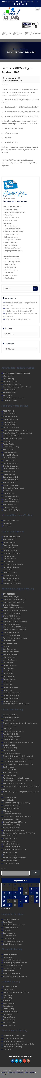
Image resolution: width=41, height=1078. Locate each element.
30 (20, 905)
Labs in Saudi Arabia (10, 660)
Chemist (14, 78)
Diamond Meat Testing (10, 455)
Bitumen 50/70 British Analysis (13, 602)
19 (37, 897)
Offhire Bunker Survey (10, 928)
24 (26, 901)
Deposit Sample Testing (11, 863)
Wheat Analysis (8, 376)
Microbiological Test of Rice (12, 384)
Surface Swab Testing (10, 419)
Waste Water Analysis (10, 480)
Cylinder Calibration (9, 542)
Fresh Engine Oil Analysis (11, 808)
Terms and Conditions (22, 1072)
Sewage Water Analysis (11, 485)
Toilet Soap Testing (9, 1025)
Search (4, 869)
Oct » (8, 908)
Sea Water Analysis (9, 474)
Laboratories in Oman (10, 665)
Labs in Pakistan (8, 676)
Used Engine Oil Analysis (11, 805)
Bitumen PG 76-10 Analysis (12, 613)
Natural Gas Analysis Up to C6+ (13, 731)
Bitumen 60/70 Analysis (11, 605)
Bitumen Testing (8, 1009)
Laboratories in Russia (10, 687)
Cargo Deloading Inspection (12, 944)
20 (4, 901)
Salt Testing (7, 441)
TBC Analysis (7, 491)
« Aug (3, 908)
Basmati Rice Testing (10, 381)
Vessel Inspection (9, 938)
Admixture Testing (9, 1017)
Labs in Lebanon (8, 668)
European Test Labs (9, 679)
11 (31, 893)
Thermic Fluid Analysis (10, 855)
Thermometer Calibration (11, 578)
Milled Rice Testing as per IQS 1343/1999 (17, 387)
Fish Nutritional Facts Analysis (13, 438)
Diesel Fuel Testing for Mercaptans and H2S (18, 764)
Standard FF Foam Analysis (12, 960)
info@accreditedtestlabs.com (28, 2)
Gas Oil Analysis (8, 767)
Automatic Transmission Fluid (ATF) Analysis (18, 816)
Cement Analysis (8, 990)
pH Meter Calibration (10, 572)
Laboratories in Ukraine (10, 701)
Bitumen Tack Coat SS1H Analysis (14, 630)
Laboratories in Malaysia (11, 696)
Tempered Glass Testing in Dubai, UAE (18, 319)
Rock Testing (7, 995)
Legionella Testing (9, 493)
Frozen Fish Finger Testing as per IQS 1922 (17, 433)
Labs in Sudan (7, 671)
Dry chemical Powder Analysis (13, 965)
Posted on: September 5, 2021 (12, 80)
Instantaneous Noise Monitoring (13, 1041)
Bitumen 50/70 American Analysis (14, 599)
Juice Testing (7, 523)
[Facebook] (14, 4)
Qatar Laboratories (9, 657)
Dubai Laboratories (9, 649)
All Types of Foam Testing (11, 974)
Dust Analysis (7, 1049)
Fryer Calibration (8, 562)
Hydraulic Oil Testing (10, 838)
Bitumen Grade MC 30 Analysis (13, 608)
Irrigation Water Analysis (11, 499)
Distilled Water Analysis (11, 496)
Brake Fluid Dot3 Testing (11, 844)
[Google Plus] (23, 4)
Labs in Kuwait (8, 663)
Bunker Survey (8, 922)
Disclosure (32, 1072)
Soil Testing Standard (10, 1011)
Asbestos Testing (9, 1003)
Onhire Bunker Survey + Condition (14, 925)
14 (9, 897)
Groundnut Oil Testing (10, 401)
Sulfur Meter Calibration (11, 575)
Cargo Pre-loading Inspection (13, 941)
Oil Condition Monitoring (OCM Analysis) (16, 803)
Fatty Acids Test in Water (11, 510)
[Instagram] (26, 4)
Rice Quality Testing (9, 392)
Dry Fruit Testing (8, 379)
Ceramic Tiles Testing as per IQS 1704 (16, 992)
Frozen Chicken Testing (11, 447)
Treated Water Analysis (10, 477)
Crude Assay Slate (9, 720)
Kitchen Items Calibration (11, 553)
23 (20, 901)
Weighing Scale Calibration (12, 584)
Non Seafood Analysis (10, 417)
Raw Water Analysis (9, 471)
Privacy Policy (11, 1072)
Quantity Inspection (9, 936)
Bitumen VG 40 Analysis (11, 632)
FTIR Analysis (7, 811)
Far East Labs (7, 690)
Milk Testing (7, 526)
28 (9, 905)
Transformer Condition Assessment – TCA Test (19, 833)
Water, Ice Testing (9, 425)
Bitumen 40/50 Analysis (11, 597)
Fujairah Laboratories (10, 654)
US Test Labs (7, 685)
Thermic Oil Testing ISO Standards (14, 858)
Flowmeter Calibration (10, 545)
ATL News (24, 49)
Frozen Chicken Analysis (11, 427)
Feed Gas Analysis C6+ (11, 734)
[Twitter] (17, 4)
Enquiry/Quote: (9, 2)
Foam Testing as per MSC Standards (15, 963)
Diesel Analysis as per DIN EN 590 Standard (18, 756)
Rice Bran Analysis (9, 390)
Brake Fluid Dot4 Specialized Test (14, 849)
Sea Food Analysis (9, 414)
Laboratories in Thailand (11, 698)
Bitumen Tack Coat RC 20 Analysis (14, 627)
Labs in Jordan (8, 674)
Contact (3, 1075)
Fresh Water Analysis (10, 463)
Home (15, 49)
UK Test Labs (7, 682)
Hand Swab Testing (9, 422)
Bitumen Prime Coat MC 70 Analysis (15, 621)
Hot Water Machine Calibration (13, 564)
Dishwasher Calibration (10, 559)
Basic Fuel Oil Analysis (10, 773)
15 (15, 897)
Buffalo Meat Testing (10, 452)
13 (4, 897)
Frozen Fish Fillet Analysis (12, 436)
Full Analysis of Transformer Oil (13, 830)
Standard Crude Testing (11, 718)
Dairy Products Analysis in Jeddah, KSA (18, 311)
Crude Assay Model (9, 726)
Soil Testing (7, 1000)
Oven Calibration (8, 570)
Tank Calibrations (8, 540)
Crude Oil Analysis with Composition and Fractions (20, 723)
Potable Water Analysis (11, 469)
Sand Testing (7, 998)
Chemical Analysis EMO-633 (12, 968)
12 (37, 893)
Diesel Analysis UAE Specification (14, 761)
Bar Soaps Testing (9, 1022)
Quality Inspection (9, 933)
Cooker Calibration (9, 556)
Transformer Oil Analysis (11, 827)
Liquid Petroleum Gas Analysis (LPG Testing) (18, 742)
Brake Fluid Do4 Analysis (11, 847)
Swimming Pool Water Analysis (13, 488)
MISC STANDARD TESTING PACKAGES (16, 704)
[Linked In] (20, 4)
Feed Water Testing (9, 504)
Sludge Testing (8, 1006)
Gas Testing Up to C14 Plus (12, 737)
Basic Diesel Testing (10, 748)
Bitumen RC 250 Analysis (11, 624)
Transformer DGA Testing (11, 825)
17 (26, 897)
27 (4, 905)
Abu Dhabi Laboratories (11, 652)
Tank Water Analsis (9, 482)
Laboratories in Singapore (11, 693)
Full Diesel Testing (9, 750)
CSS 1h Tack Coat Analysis (12, 635)
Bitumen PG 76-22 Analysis (12, 616)
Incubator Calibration (10, 551)
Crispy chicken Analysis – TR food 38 (15, 430)
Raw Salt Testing (8, 444)
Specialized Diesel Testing (12, 753)
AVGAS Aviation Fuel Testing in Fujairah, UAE (20, 308)
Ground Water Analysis (10, 466)
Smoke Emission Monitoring (12, 1047)
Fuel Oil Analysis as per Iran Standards (16, 778)
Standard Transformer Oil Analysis (14, 822)
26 (37, 901)
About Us (4, 1072)
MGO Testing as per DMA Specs (14, 783)
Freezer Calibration (9, 548)
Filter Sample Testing (10, 860)
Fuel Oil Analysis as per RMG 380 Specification (18, 781)
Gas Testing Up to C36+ (11, 740)
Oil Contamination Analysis (12, 814)
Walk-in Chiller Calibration (11, 581)
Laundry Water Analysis (11, 502)
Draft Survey (7, 930)
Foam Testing (7, 957)
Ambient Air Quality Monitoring (13, 1038)
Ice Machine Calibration (11, 567)
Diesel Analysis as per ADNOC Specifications (18, 759)
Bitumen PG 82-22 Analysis (12, 619)
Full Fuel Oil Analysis (10, 775)
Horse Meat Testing (9, 458)
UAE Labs (6, 646)
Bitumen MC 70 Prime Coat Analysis (15, 610)
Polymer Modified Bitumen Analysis (15, 638)
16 (20, 897)
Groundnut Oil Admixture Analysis (14, 398)
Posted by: (8, 78)
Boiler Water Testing (10, 507)
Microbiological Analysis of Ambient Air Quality (18, 1044)
